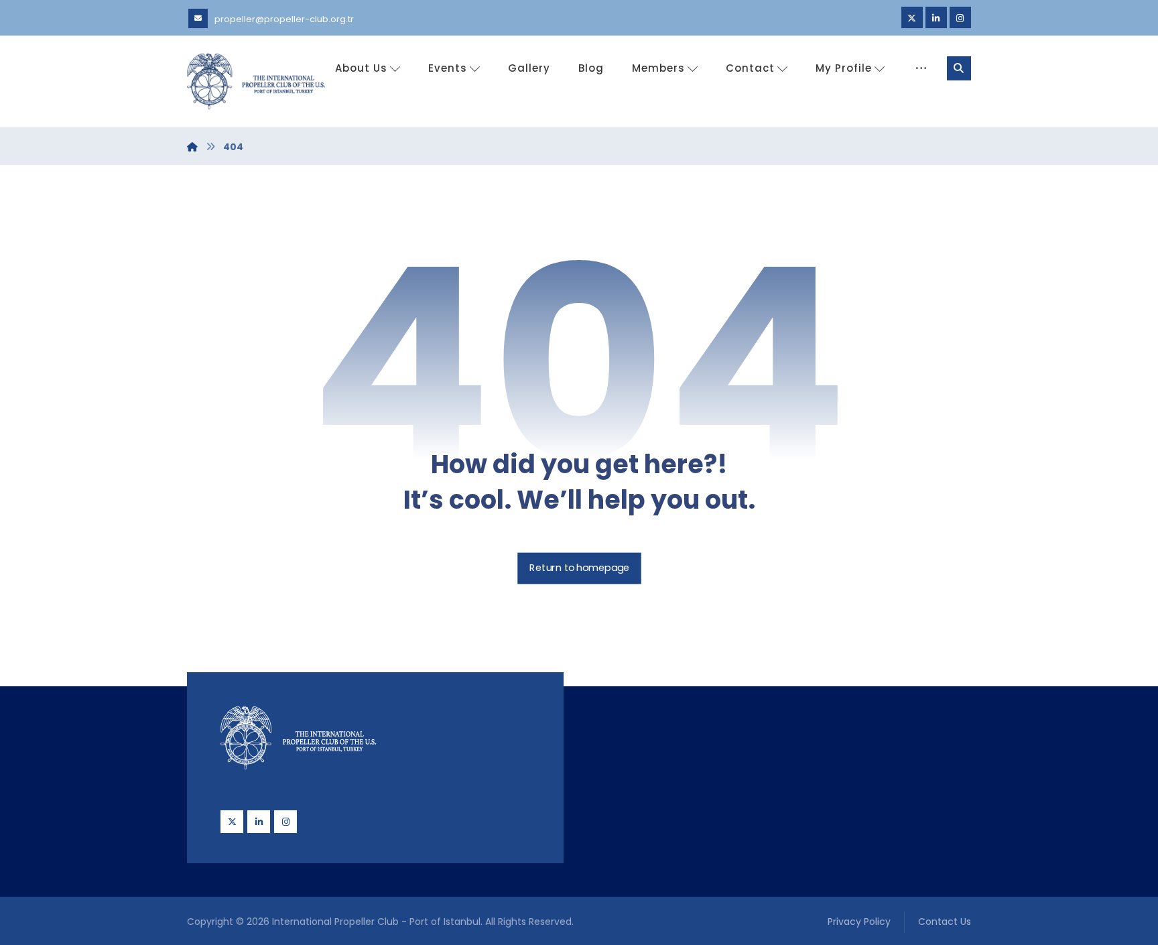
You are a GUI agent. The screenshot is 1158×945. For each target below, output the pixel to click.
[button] (959, 68)
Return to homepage (579, 569)
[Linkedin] (936, 17)
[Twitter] (912, 17)
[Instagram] (960, 17)
